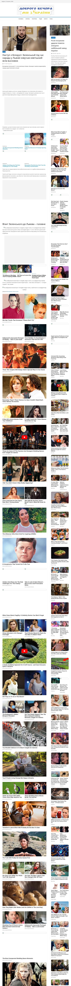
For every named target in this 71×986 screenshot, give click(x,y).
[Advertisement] (24, 80)
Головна (21, 19)
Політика (34, 19)
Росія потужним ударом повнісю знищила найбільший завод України (58, 45)
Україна (28, 19)
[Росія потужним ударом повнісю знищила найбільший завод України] (60, 30)
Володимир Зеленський (12, 291)
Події (40, 19)
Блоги (45, 19)
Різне (51, 19)
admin (11, 63)
